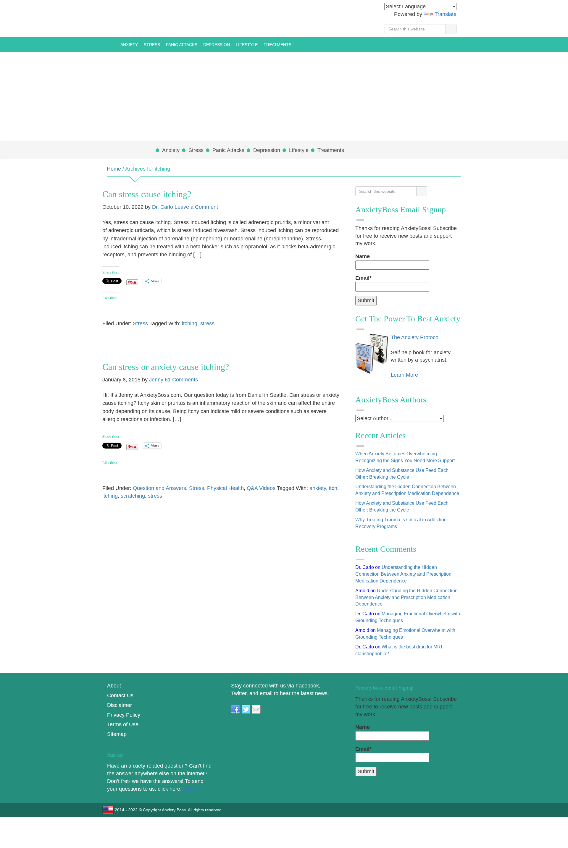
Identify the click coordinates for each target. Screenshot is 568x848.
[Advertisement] (284, 96)
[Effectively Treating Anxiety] (111, 44)
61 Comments (181, 380)
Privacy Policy (123, 715)
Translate (445, 14)
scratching (133, 496)
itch (333, 488)
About (114, 686)
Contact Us (120, 695)
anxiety (317, 488)
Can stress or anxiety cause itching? (165, 367)
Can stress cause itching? (146, 194)
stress (207, 323)
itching (189, 323)
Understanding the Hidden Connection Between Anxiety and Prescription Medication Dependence (403, 574)
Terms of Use (122, 724)
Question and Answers (159, 488)
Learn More (404, 375)
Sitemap (117, 734)
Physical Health (225, 488)
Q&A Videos (261, 488)
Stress (140, 323)
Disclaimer (119, 705)
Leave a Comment (196, 207)
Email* (363, 278)
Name (362, 256)
